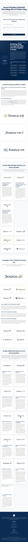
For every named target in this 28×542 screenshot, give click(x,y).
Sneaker (17, 453)
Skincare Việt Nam (4, 378)
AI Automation (4, 452)
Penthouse (10, 477)
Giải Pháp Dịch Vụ (14, 524)
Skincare (3, 381)
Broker (10, 505)
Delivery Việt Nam (4, 403)
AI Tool (10, 539)
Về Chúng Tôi (14, 523)
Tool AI (20, 539)
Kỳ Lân (19, 480)
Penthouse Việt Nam (8, 473)
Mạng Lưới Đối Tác (14, 527)
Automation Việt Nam (19, 428)
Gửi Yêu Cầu (14, 34)
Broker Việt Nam (10, 498)
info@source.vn (15, 531)
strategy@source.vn (17, 13)
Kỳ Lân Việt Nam (20, 475)
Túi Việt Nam (22, 402)
